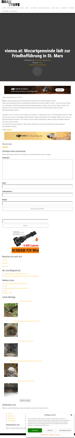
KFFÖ (5, 286)
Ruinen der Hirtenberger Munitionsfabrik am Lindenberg (26, 361)
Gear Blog (33, 8)
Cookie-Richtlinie (44, 434)
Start (4, 8)
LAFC (5, 290)
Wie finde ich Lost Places (15, 8)
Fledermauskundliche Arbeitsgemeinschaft (16, 288)
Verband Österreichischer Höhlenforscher (16, 283)
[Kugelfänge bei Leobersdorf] (11, 390)
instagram (13, 11)
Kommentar (6, 158)
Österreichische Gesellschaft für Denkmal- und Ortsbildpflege (21, 276)
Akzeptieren (35, 430)
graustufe (48, 60)
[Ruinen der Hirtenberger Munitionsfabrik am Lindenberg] (11, 370)
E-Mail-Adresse (7, 191)
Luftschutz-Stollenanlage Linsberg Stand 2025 (26, 321)
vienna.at (9, 130)
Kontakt (64, 8)
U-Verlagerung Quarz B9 (26, 341)
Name (4, 183)
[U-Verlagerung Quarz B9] (11, 350)
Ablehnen (50, 430)
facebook (5, 11)
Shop (27, 8)
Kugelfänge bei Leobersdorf (26, 381)
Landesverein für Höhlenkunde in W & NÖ (16, 274)
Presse (41, 63)
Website (4, 200)
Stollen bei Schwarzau (26, 301)
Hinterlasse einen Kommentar (37, 65)
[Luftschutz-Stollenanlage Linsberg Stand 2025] (11, 330)
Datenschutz (51, 434)
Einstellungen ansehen (65, 430)
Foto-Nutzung (12, 421)
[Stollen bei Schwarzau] (11, 310)
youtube (71, 8)
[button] (71, 415)
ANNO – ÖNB (8, 293)
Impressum (57, 434)
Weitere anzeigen (25, 400)
